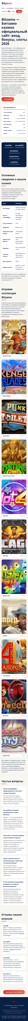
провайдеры (9, 8)
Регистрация (8, 99)
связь (3, 8)
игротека (6, 11)
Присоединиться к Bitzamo (14, 992)
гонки (13, 11)
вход (19, 11)
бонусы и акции (19, 8)
